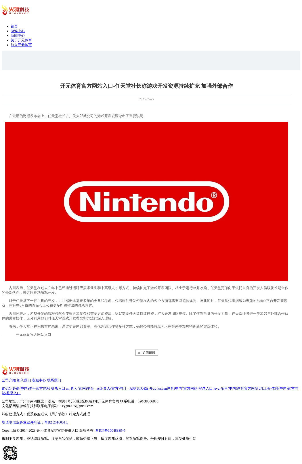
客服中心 (39, 380)
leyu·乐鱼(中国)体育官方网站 (236, 388)
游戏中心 (18, 31)
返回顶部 (149, 352)
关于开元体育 (21, 40)
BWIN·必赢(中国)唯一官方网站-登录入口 (33, 388)
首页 (14, 26)
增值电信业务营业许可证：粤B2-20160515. (35, 422)
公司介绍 (9, 380)
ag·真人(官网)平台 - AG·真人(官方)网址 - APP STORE (107, 388)
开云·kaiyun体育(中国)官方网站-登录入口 (181, 388)
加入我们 (24, 380)
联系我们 (54, 380)
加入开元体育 (21, 45)
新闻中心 (18, 35)
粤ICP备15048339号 (110, 430)
